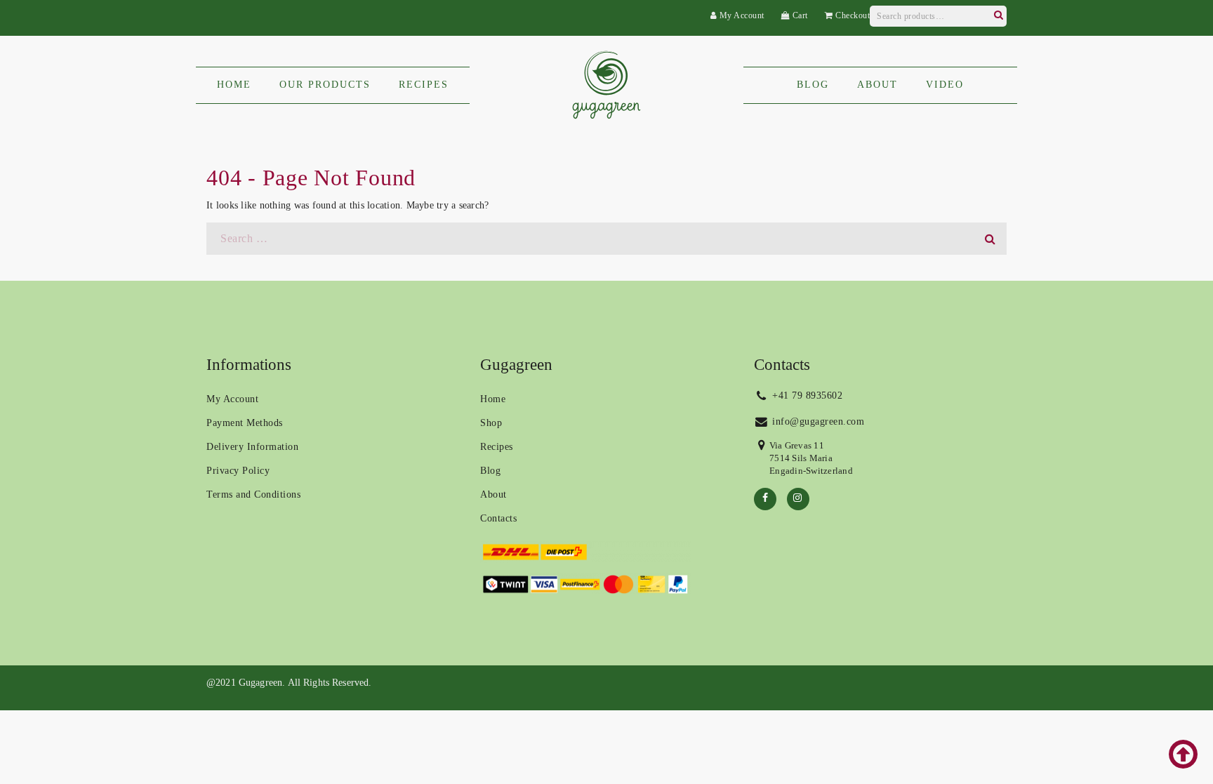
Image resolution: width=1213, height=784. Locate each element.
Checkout (851, 15)
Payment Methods (244, 423)
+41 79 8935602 (806, 395)
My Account (740, 15)
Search (998, 13)
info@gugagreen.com (817, 421)
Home (492, 399)
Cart (799, 15)
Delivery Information (252, 446)
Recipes (496, 446)
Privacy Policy (238, 470)
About (493, 494)
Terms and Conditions (253, 494)
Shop (491, 423)
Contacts (498, 518)
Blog (490, 470)
